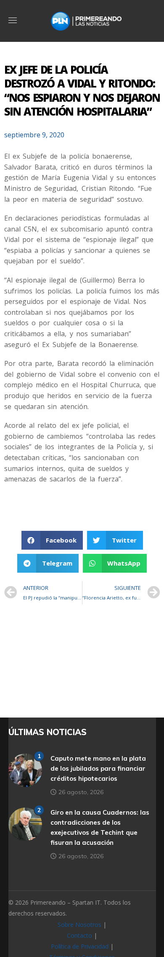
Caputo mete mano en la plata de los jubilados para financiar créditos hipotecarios (98, 768)
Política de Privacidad (79, 946)
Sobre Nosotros (79, 925)
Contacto (79, 935)
